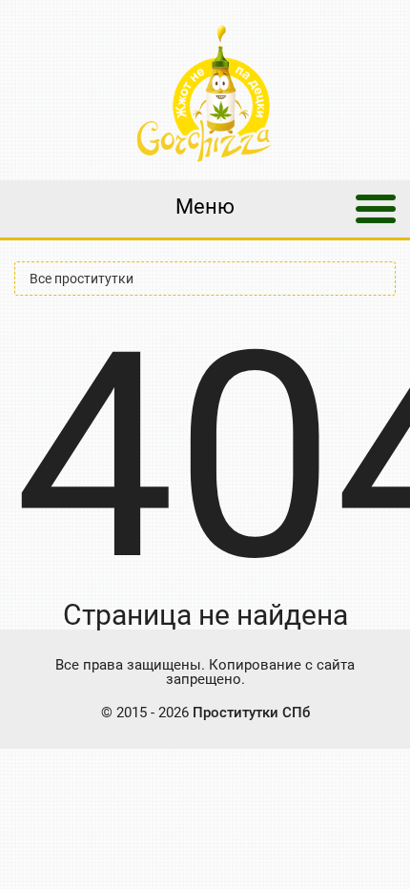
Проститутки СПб (251, 712)
